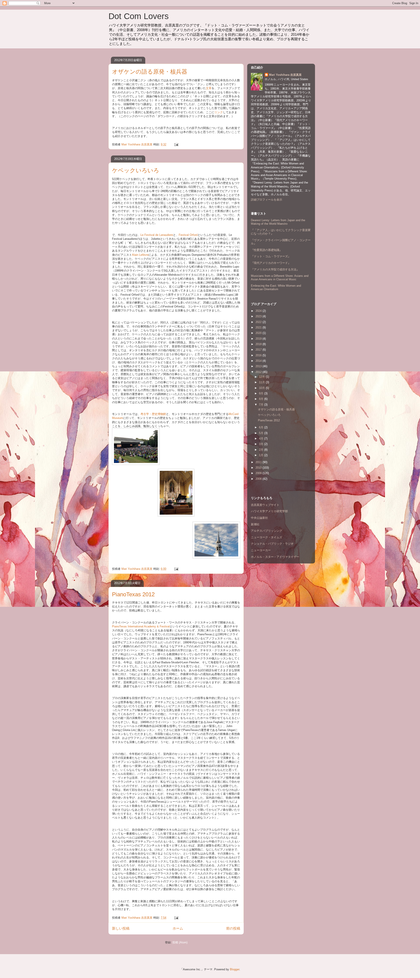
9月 (261, 393)
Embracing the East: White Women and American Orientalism (276, 287)
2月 (261, 449)
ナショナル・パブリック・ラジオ (272, 543)
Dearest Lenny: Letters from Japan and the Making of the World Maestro (278, 222)
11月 (262, 382)
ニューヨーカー (261, 550)
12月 (262, 376)
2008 (259, 478)
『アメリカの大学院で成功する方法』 (275, 269)
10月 (262, 388)
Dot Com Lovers (138, 16)
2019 (259, 338)
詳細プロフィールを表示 (266, 199)
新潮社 (255, 524)
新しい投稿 (121, 928)
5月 (261, 433)
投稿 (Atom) (179, 942)
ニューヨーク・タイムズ (266, 537)
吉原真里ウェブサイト (265, 505)
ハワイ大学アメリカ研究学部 (269, 511)
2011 (259, 462)
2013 (259, 366)
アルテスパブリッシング (266, 530)
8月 (261, 399)
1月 (261, 455)
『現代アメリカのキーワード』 (271, 263)
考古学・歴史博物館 (153, 414)
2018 (259, 344)
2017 (259, 349)
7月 (261, 404)
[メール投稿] (176, 144)
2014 (259, 360)
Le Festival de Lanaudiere (156, 235)
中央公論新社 (259, 517)
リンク (218, 112)
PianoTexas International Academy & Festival (141, 626)
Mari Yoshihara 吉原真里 (285, 74)
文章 (209, 88)
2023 (259, 316)
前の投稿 (233, 928)
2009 (259, 473)
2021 (259, 327)
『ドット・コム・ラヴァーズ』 (271, 256)
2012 (259, 372)
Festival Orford (188, 235)
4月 (261, 438)
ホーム (178, 928)
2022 (259, 322)
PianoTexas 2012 (133, 594)
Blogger (234, 969)
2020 (259, 333)
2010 (259, 467)
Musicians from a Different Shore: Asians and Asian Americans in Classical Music (279, 277)
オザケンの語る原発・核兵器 (149, 71)
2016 (259, 355)
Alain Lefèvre (140, 254)
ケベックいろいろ (135, 170)
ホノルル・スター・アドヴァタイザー (275, 556)
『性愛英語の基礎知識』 (266, 250)
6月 (261, 427)
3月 (261, 444)
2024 (259, 310)
